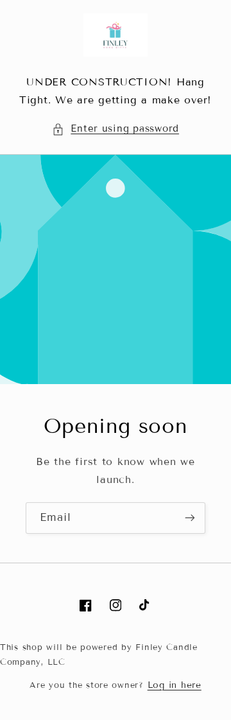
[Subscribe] (190, 518)
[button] (115, 129)
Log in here (174, 685)
